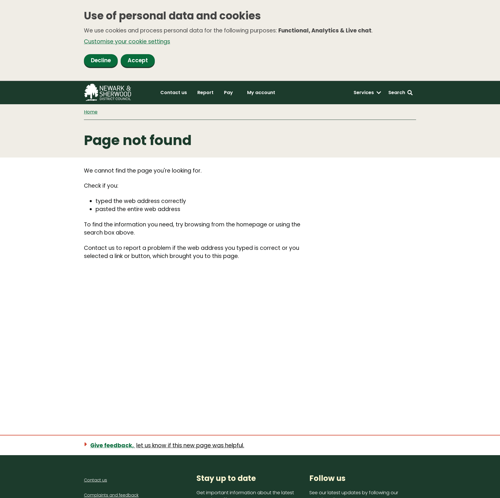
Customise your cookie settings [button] (127, 41)
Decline (101, 60)
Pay (228, 92)
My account (261, 92)
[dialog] (250, 40)
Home (91, 112)
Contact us (173, 92)
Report (205, 92)
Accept (138, 60)
